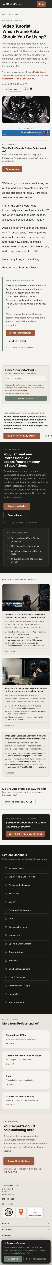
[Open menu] (48, 4)
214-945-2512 (19, 401)
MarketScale (39, 72)
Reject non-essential (36, 1259)
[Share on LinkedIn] (31, 89)
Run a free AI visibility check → (22, 446)
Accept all (13, 1259)
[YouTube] (12, 1209)
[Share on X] (26, 89)
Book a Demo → (8, 1205)
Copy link (17, 89)
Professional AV (12, 20)
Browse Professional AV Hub (18, 812)
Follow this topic (26, 408)
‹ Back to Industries (10, 14)
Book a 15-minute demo (19, 1171)
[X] (8, 1209)
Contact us (6, 1202)
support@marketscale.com (17, 403)
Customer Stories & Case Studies (18, 78)
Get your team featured (20, 332)
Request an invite (17, 516)
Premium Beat (27, 267)
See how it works (17, 341)
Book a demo (12, 169)
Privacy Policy (25, 1253)
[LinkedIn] (3, 1209)
